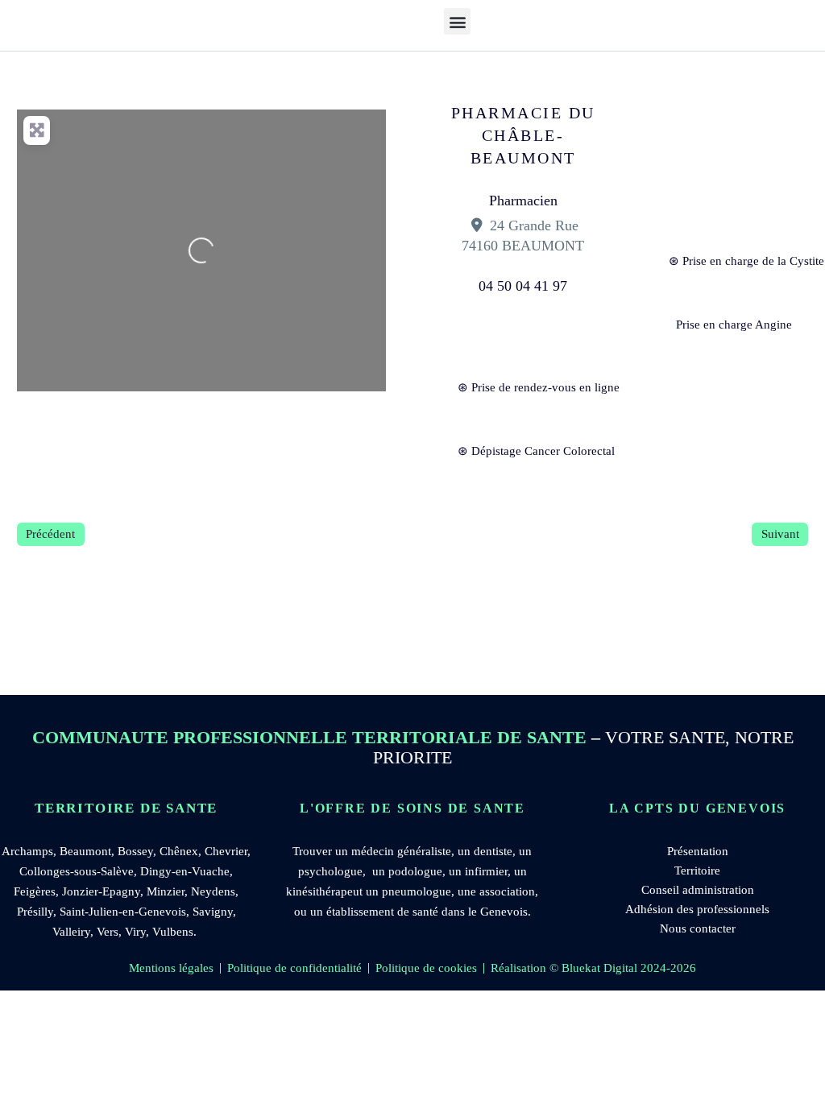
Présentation (697, 851)
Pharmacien (523, 200)
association (507, 891)
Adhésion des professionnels (697, 909)
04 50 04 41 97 (523, 286)
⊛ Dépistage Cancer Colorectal (527, 451)
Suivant (780, 533)
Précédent (50, 533)
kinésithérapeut (324, 891)
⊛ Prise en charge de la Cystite (738, 260)
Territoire (697, 870)
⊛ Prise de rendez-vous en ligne (527, 387)
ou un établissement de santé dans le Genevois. (412, 911)
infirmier (486, 871)
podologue (415, 871)
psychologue (330, 871)
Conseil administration (697, 889)
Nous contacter (698, 928)
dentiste (493, 851)
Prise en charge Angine (734, 324)
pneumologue (416, 891)
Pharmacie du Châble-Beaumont (523, 135)
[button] (457, 21)
